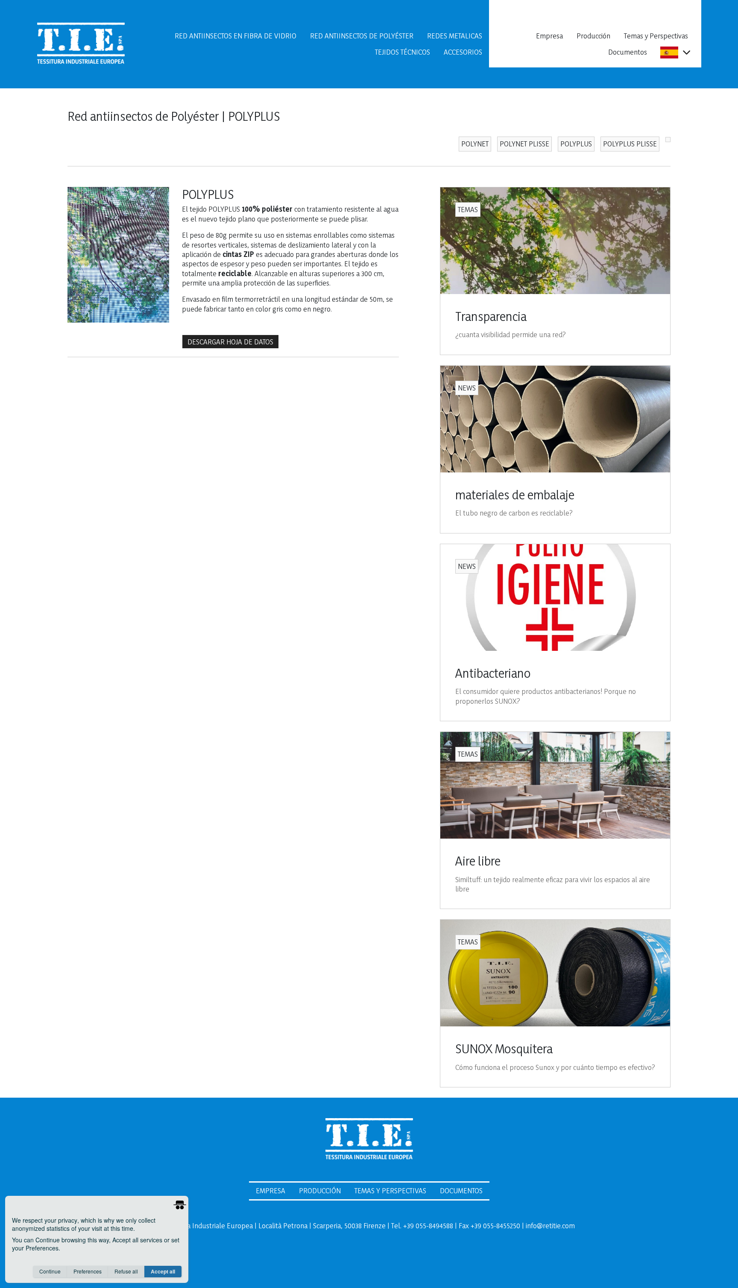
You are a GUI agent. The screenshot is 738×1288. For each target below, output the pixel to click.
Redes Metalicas (454, 35)
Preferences (87, 1271)
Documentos (627, 51)
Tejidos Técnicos (402, 51)
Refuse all (126, 1271)
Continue (50, 1271)
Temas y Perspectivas (656, 35)
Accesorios (463, 51)
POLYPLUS (576, 143)
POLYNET (475, 143)
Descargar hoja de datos (230, 341)
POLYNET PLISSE (524, 143)
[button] (686, 52)
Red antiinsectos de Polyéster (361, 35)
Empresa (549, 35)
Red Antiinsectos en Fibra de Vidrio (235, 35)
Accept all (163, 1271)
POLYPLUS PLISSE (630, 143)
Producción (593, 35)
